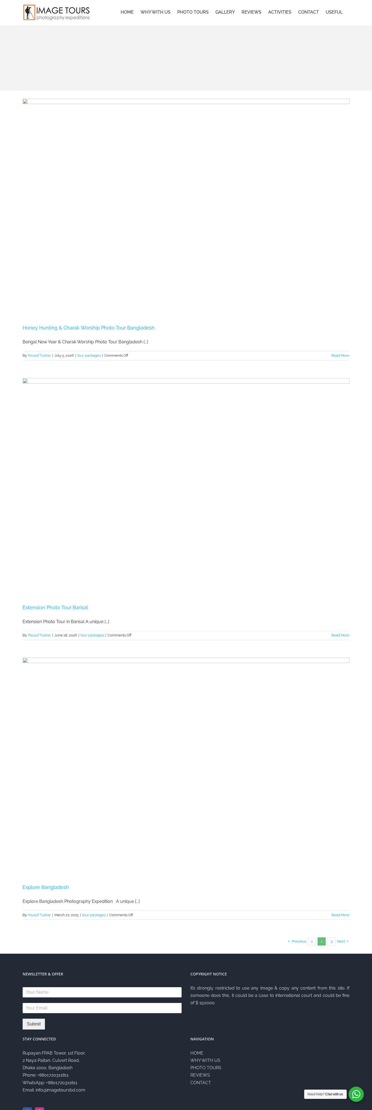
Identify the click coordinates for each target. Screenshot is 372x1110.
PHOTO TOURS (205, 1067)
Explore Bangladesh (46, 887)
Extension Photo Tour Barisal (55, 607)
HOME (196, 1053)
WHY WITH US (205, 1060)
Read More (340, 355)
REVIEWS (200, 1075)
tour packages (89, 355)
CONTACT (200, 1082)
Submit (34, 1024)
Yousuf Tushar (39, 355)
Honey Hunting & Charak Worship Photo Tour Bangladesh (89, 328)
